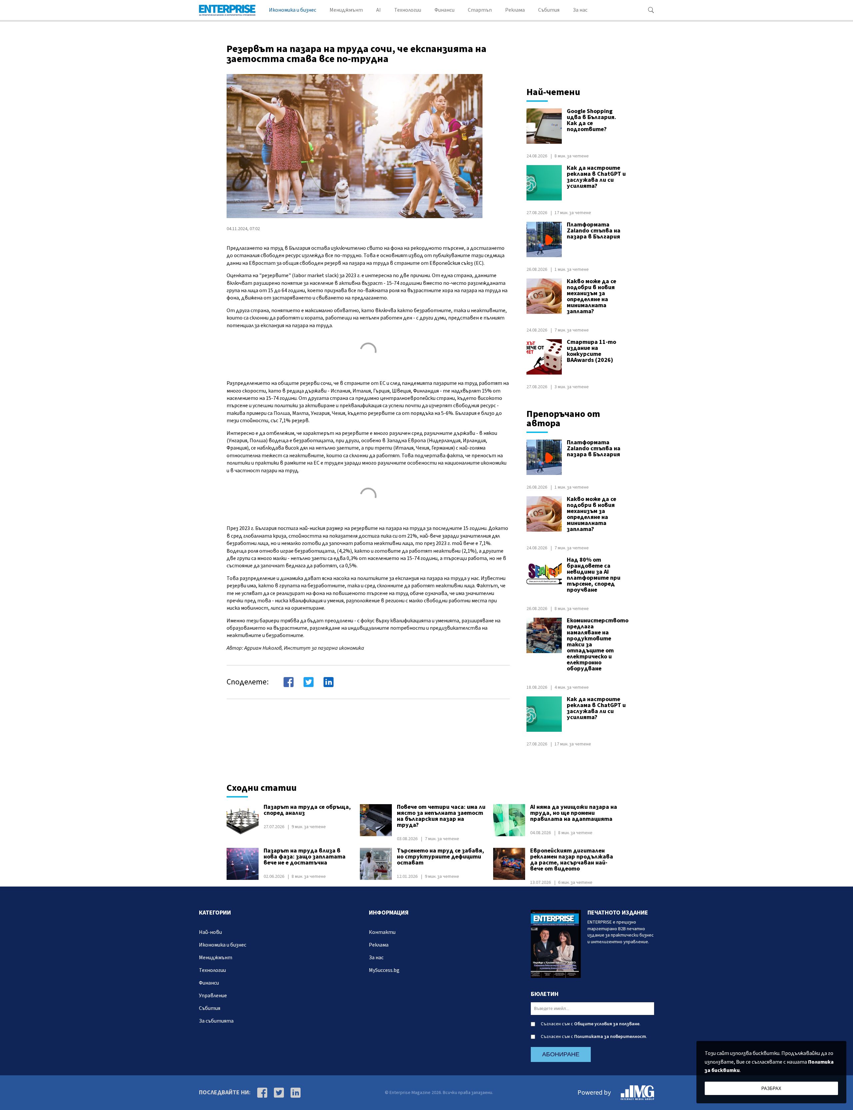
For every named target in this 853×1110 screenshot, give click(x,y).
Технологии (407, 10)
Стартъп (480, 10)
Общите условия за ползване (606, 1024)
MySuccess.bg (384, 970)
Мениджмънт (346, 10)
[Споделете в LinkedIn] (328, 682)
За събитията (216, 1021)
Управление (213, 995)
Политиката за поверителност (610, 1036)
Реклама (515, 10)
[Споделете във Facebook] (288, 682)
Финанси (444, 10)
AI (378, 10)
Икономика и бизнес (292, 10)
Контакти (382, 932)
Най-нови (210, 932)
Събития (548, 10)
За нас (580, 10)
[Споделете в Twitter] (308, 682)
